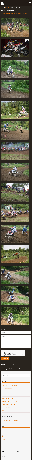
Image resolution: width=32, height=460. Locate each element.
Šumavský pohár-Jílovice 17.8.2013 (9, 401)
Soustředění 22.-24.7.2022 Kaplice (9, 385)
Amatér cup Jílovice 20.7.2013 (8, 404)
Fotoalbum (8, 7)
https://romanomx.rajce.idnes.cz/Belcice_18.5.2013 (14, 13)
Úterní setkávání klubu (7, 388)
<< (3, 430)
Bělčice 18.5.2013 (5, 411)
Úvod (2, 7)
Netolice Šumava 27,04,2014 (8, 398)
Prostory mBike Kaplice (7, 391)
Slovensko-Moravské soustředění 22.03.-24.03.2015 (13, 395)
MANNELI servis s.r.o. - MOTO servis (10, 420)
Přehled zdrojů (5, 439)
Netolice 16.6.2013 (6, 407)
